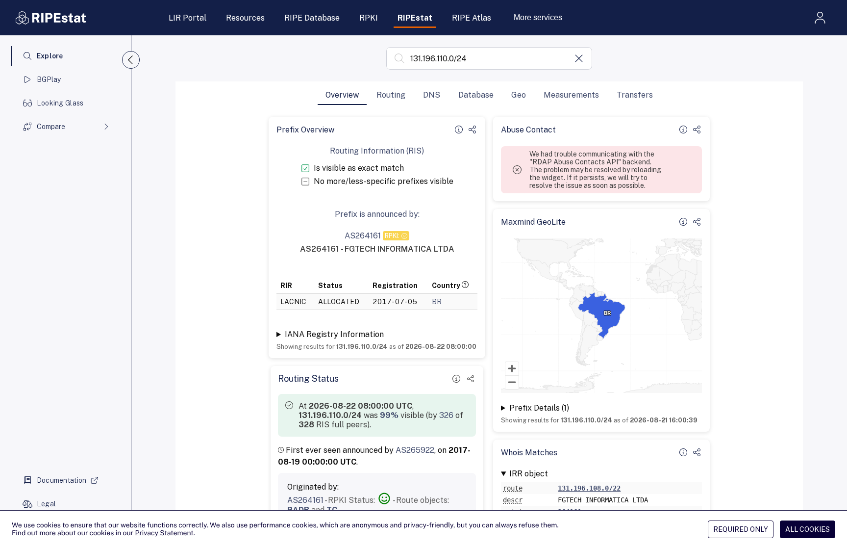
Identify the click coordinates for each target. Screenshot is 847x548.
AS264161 (305, 500)
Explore (50, 56)
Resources (245, 18)
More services (538, 17)
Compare (51, 126)
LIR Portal (187, 18)
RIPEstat (415, 18)
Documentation (62, 480)
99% (389, 415)
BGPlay (49, 79)
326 (446, 415)
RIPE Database (312, 18)
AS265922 (415, 450)
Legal (46, 504)
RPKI (368, 18)
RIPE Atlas (471, 18)
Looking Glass (60, 103)
